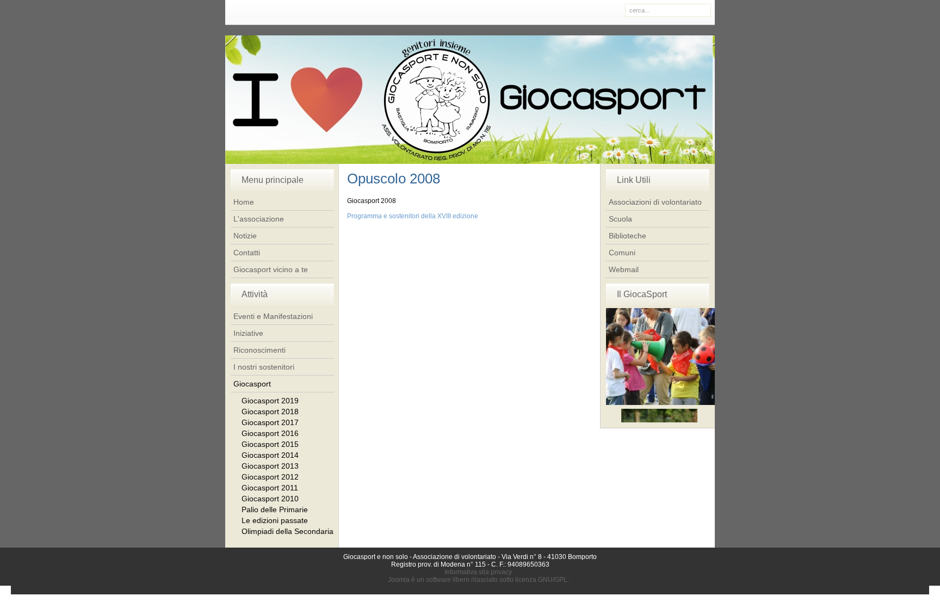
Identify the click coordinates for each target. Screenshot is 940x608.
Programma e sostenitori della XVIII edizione (412, 216)
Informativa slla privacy (478, 572)
